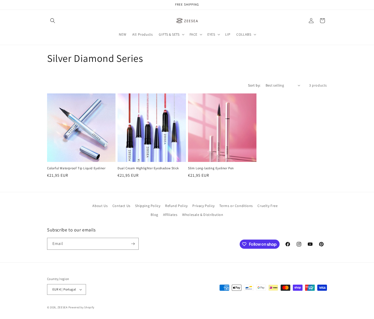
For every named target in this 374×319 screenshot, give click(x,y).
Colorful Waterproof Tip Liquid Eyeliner (76, 168)
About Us (100, 205)
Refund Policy (176, 205)
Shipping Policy (147, 205)
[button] (52, 20)
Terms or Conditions (236, 205)
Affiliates (170, 214)
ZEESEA (62, 307)
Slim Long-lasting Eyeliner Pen (211, 168)
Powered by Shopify (81, 307)
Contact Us (121, 205)
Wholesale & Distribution (202, 214)
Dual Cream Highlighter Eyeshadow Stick (148, 168)
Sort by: (254, 85)
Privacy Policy (203, 205)
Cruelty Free (267, 205)
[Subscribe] (132, 244)
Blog (154, 214)
